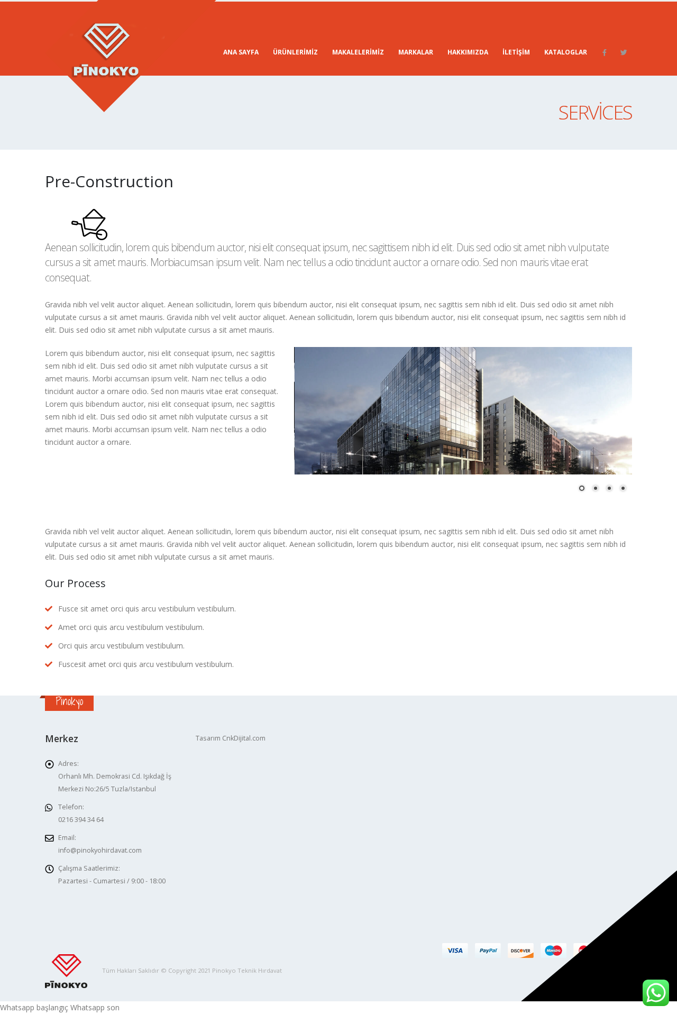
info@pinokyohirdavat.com (100, 850)
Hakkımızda (467, 52)
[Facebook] (604, 52)
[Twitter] (624, 52)
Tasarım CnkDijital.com (231, 738)
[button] (582, 488)
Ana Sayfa (241, 52)
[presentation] (305, 420)
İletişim (516, 52)
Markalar (415, 52)
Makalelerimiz (358, 52)
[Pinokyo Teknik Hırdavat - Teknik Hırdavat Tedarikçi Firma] (130, 56)
